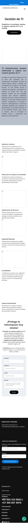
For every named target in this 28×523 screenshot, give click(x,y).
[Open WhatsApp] (24, 518)
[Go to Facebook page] (3, 522)
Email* (6, 373)
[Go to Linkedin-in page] (7, 522)
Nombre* (6, 358)
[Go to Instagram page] (5, 522)
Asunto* (6, 380)
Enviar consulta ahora (10, 461)
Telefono (4, 453)
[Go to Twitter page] (9, 522)
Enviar (14, 392)
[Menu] (25, 9)
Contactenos (14, 32)
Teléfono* (6, 365)
